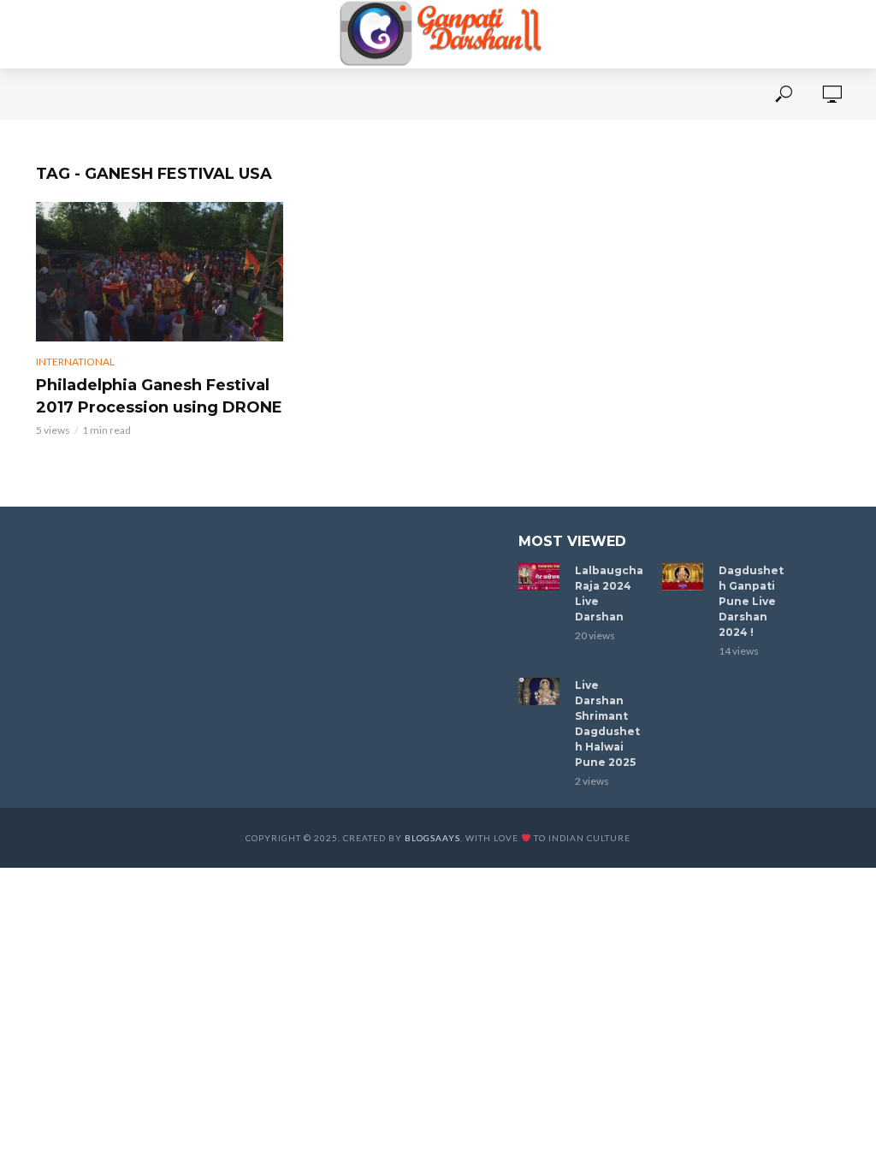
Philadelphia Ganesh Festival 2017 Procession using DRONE (159, 396)
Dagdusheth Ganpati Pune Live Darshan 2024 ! (751, 601)
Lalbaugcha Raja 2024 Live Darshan (609, 593)
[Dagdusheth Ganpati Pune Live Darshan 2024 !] (682, 576)
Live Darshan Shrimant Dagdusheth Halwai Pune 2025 (607, 723)
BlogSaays (432, 838)
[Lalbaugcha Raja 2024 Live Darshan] (538, 576)
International (75, 361)
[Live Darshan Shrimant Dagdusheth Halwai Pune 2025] (538, 691)
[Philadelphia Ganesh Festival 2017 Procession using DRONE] (159, 271)
